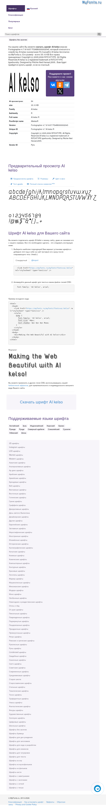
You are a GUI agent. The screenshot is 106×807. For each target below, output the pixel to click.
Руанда (12, 429)
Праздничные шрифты (18, 629)
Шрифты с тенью (16, 787)
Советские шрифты (17, 667)
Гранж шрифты (15, 501)
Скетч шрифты (15, 663)
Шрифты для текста (17, 756)
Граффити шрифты (17, 505)
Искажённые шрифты (18, 540)
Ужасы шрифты (15, 702)
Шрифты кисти (15, 772)
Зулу (24, 425)
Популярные (14, 21)
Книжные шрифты (16, 555)
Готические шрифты (17, 497)
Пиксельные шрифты (18, 613)
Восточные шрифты (17, 493)
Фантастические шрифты (19, 706)
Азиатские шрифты (17, 462)
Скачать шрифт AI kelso (41, 402)
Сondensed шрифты (17, 652)
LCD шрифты (14, 451)
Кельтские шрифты (17, 551)
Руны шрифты (15, 648)
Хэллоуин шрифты (17, 718)
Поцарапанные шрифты (19, 625)
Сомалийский (53, 429)
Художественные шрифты (20, 714)
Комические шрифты (18, 559)
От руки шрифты (16, 609)
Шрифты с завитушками (19, 776)
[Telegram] (66, 85)
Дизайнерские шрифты (19, 516)
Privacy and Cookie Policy (26, 804)
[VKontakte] (53, 85)
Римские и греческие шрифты (21, 640)
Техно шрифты (15, 694)
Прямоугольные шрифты (19, 632)
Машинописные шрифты (19, 582)
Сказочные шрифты (17, 660)
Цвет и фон (59, 178)
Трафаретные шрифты (19, 698)
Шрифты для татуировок (19, 752)
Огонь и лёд (14, 605)
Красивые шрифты (17, 571)
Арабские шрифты (17, 474)
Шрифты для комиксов (18, 749)
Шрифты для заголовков (19, 741)
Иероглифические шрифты (20, 532)
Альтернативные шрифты (20, 466)
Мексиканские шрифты (19, 586)
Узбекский (13, 432)
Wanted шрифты (16, 455)
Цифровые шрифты (17, 721)
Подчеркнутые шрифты (19, 621)
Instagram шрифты (17, 447)
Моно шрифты (15, 594)
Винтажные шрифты (17, 489)
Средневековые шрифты (19, 675)
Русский (34, 8)
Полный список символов (42, 183)
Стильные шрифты (17, 687)
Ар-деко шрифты (16, 470)
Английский (14, 425)
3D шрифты (14, 443)
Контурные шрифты (17, 567)
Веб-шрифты (14, 485)
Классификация (15, 15)
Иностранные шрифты (18, 536)
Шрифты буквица (16, 733)
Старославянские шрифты (20, 683)
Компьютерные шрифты (19, 563)
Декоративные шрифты (19, 509)
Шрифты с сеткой (16, 783)
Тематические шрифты (19, 691)
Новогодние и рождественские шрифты (26, 602)
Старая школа (15, 679)
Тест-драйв (17, 184)
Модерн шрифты (16, 590)
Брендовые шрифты (17, 482)
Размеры (43, 178)
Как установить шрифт (33, 802)
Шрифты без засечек (18, 729)
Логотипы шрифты (17, 574)
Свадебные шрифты (17, 656)
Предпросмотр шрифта (22, 178)
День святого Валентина (19, 513)
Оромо (61, 425)
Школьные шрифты (17, 725)
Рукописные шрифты (18, 644)
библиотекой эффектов (18, 385)
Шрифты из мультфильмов (20, 764)
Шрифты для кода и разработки (22, 745)
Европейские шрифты (18, 524)
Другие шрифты (15, 520)
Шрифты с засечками (18, 780)
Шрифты (12, 8)
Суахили (66, 429)
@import (34, 260)
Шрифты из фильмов (18, 768)
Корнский (51, 425)
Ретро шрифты (15, 636)
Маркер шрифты (16, 578)
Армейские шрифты (17, 478)
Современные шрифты (19, 671)
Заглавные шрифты (17, 528)
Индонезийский (36, 425)
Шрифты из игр (15, 760)
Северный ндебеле (36, 429)
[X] (60, 91)
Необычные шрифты (18, 598)
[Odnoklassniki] (60, 85)
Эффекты (50, 802)
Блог (10, 27)
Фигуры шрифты (16, 710)
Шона (23, 432)
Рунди (21, 429)
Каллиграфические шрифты (21, 547)
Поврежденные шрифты (19, 617)
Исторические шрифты (18, 544)
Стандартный (21, 260)
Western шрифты (16, 458)
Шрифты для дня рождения (21, 737)
